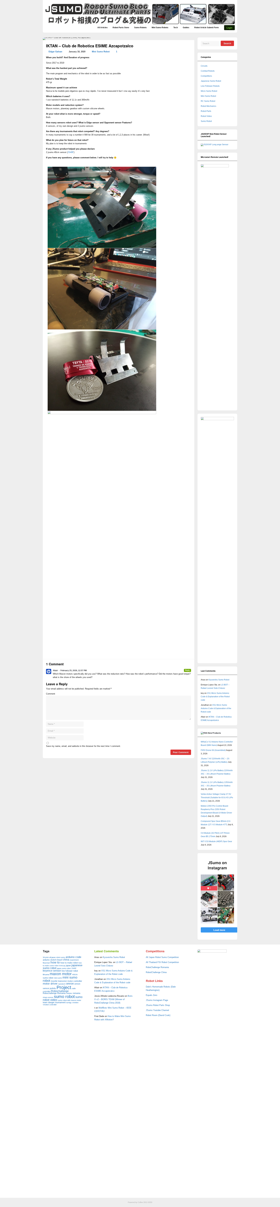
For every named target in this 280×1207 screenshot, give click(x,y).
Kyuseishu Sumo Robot (219, 680)
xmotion (75, 1002)
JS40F (71, 152)
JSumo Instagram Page (157, 1000)
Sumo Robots (140, 27)
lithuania (46, 974)
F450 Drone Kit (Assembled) (213, 750)
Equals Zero (151, 995)
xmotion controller (50, 1005)
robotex (69, 993)
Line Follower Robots (210, 86)
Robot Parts (206, 111)
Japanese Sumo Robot (211, 81)
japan (68, 965)
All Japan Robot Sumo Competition (162, 957)
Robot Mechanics (208, 106)
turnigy (69, 1002)
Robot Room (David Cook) (158, 1015)
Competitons (206, 76)
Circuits (204, 66)
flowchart (46, 963)
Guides (186, 27)
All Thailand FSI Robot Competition (162, 962)
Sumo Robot (206, 121)
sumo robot (64, 996)
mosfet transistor (59, 981)
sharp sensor (48, 997)
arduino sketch (50, 960)
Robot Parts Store (121, 27)
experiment (74, 960)
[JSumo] (140, 24)
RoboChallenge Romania (157, 967)
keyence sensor (52, 970)
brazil (59, 960)
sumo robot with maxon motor (69, 1000)
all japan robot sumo (57, 957)
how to (55, 962)
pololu (53, 988)
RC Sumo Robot (208, 101)
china (66, 959)
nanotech (61, 984)
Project (64, 987)
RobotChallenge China (156, 972)
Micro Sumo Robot (209, 91)
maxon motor (61, 974)
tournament (60, 1002)
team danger (48, 1002)
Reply (187, 670)
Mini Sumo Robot (101, 52)
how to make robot (69, 963)
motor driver (50, 983)
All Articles (102, 27)
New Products (214, 732)
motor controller (74, 981)
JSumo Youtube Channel (157, 1010)
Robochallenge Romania (54, 993)
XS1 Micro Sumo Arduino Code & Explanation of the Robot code (215, 696)
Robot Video (206, 116)
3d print (46, 957)
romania (76, 993)
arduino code (73, 957)
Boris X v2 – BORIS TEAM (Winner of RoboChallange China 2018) (113, 999)
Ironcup (62, 966)
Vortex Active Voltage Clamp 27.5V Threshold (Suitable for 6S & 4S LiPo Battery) (217, 797)
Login (229, 27)
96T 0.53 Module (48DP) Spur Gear (216, 841)
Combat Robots (208, 71)
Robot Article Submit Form (206, 27)
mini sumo (58, 978)
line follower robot (70, 971)
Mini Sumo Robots (160, 27)
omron (70, 983)
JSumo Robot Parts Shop (158, 1005)
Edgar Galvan (55, 52)
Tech (175, 27)
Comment (50, 694)
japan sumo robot (64, 968)
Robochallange (60, 991)
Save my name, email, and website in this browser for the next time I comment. (83, 746)
